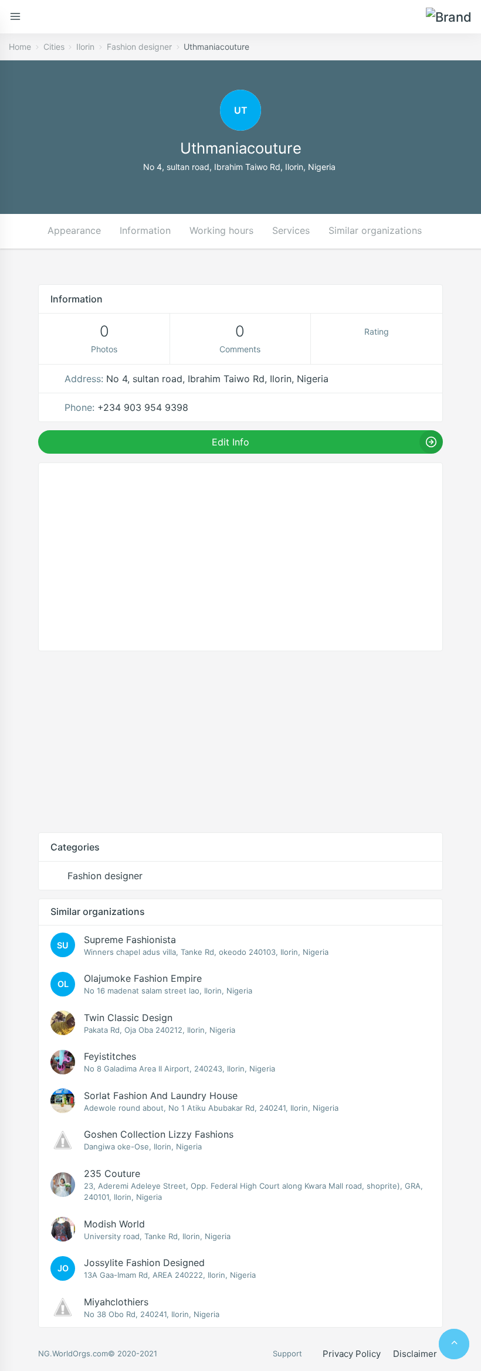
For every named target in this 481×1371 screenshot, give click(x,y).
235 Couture (112, 1173)
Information (145, 230)
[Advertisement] (240, 741)
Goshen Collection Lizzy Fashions (158, 1134)
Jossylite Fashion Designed (144, 1262)
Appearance (74, 230)
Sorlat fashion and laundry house (161, 1095)
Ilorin (85, 47)
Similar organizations (375, 230)
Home (20, 47)
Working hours (221, 230)
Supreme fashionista (130, 939)
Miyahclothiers (116, 1302)
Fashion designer (139, 47)
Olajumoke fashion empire (143, 978)
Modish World (114, 1224)
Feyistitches (110, 1056)
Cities (54, 47)
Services (291, 230)
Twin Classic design (128, 1017)
